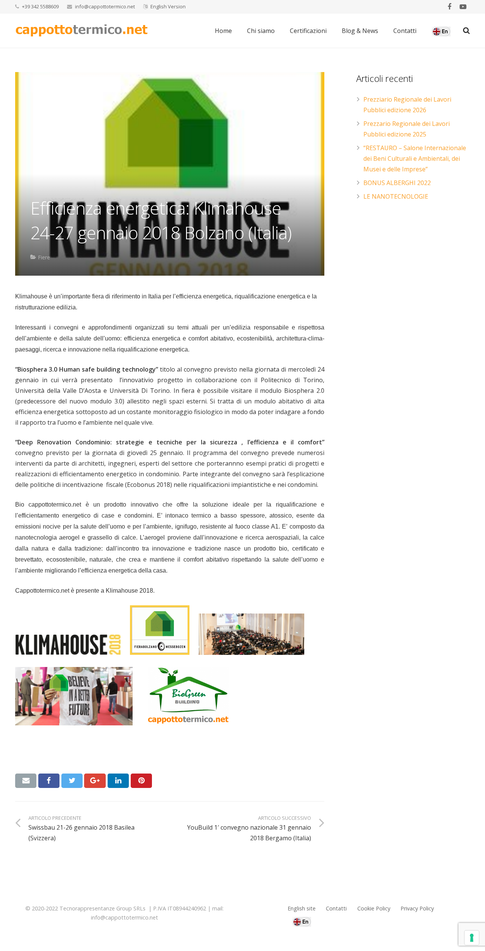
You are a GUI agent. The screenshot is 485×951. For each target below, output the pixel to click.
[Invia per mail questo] (25, 781)
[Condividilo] (48, 781)
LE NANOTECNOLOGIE (395, 196)
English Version (168, 6)
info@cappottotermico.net (105, 6)
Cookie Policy (373, 908)
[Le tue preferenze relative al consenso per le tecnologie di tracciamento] (472, 938)
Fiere (44, 257)
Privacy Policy (417, 908)
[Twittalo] (72, 781)
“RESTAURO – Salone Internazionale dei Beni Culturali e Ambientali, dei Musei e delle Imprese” (414, 158)
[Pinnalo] (141, 781)
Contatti (336, 908)
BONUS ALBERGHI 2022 (397, 183)
